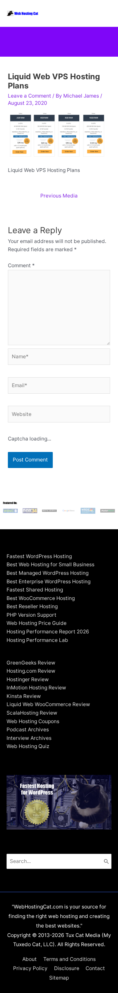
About (29, 959)
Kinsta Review (24, 696)
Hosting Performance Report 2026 (48, 631)
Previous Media (59, 196)
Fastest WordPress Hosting (39, 556)
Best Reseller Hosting (32, 606)
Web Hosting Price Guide (37, 623)
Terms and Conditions (69, 959)
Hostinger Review (28, 679)
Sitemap (59, 978)
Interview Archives (29, 738)
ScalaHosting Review (32, 713)
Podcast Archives (28, 729)
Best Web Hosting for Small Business (50, 564)
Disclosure (66, 968)
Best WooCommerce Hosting (41, 598)
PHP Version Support (31, 615)
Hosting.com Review (31, 671)
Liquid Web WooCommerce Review (48, 704)
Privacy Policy (30, 968)
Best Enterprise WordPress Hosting (48, 581)
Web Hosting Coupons (33, 721)
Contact (95, 968)
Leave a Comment (29, 96)
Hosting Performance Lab (37, 640)
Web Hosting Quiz (28, 746)
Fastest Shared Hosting (35, 590)
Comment (21, 265)
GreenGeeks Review (31, 663)
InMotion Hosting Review (36, 687)
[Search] (106, 861)
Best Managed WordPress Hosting (47, 573)
